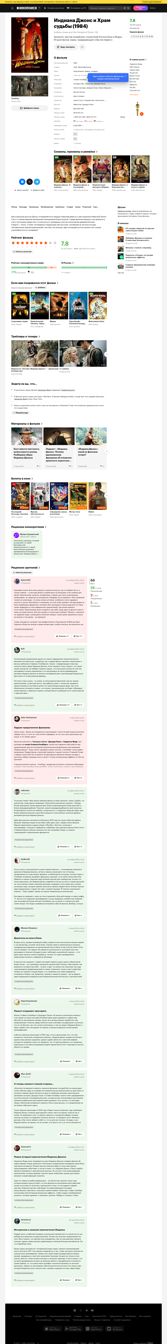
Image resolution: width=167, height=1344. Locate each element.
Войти (152, 8)
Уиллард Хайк (78, 83)
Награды (23, 207)
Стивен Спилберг (80, 79)
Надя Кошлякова (29, 1001)
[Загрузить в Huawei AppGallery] (93, 1329)
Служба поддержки (122, 1319)
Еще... (96, 207)
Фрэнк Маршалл (105, 87)
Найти (128, 8)
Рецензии (87, 207)
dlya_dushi (26, 1074)
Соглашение (40, 1315)
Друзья (121, 207)
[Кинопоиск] (27, 8)
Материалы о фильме (25, 423)
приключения (78, 71)
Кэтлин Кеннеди (79, 87)
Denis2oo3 (26, 1220)
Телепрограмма (73, 1343)
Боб (23, 649)
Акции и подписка (102, 1319)
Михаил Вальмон (29, 928)
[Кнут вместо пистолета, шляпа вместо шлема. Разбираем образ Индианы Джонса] (26, 448)
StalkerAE (25, 859)
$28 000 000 (78, 108)
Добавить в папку (31, 108)
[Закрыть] (125, 76)
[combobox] (105, 8)
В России (66, 263)
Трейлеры (59, 207)
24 (103, 466)
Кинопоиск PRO (99, 1315)
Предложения (116, 1315)
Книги (98, 1343)
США (75, 67)
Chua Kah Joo (135, 90)
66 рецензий (134, 28)
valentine (25, 790)
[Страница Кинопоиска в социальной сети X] (80, 1310)
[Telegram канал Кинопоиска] (86, 1310)
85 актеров (134, 94)
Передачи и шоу (62, 1319)
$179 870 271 (78, 112)
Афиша (91, 1343)
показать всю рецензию (24, 629)
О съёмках (64, 369)
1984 (75, 62)
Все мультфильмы (44, 1319)
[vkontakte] (22, 182)
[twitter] (29, 182)
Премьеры (34, 207)
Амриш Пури (134, 69)
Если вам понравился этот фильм (33, 283)
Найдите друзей (124, 211)
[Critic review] (26, 545)
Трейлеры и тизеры (24, 336)
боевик (87, 71)
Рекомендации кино (82, 1319)
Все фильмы (130, 1315)
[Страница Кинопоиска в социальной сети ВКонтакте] (74, 1310)
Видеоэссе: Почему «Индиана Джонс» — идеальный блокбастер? (34, 370)
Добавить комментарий (25, 636)
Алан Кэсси (99, 100)
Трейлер (15, 98)
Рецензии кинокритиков (27, 527)
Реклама (28, 1315)
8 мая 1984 (77, 125)
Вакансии (17, 1315)
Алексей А (26, 1147)
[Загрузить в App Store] (52, 1329)
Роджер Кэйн (89, 100)
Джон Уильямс (78, 96)
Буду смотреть (68, 47)
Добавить (41, 287)
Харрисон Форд (136, 64)
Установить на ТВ (78, 8)
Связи (77, 207)
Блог (87, 1315)
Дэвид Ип (133, 84)
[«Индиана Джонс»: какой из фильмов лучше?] (91, 448)
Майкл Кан (77, 104)
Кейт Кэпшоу (135, 66)
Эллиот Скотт (78, 100)
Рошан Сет (134, 72)
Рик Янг (133, 87)
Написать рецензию (24, 251)
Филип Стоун (135, 75)
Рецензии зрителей (24, 567)
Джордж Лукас (99, 83)
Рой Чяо (133, 81)
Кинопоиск (31, 1343)
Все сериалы (145, 1315)
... (112, 87)
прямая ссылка (79, 583)
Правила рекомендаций (60, 1315)
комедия (94, 71)
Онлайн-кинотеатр (55, 8)
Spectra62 (25, 580)
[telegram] (37, 182)
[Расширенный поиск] (125, 8)
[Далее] (107, 305)
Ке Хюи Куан (134, 78)
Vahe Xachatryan (29, 717)
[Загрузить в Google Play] (73, 1329)
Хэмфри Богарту (68, 389)
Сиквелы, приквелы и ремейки (74, 151)
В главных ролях (137, 60)
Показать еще (22, 413)
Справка (78, 1315)
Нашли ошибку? (23, 190)
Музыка (83, 1343)
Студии (70, 207)
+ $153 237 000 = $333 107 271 (84, 117)
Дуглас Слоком (79, 92)
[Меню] (12, 8)
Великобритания (84, 67)
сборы (122, 117)
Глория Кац (89, 83)
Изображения (47, 207)
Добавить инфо (38, 190)
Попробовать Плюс (140, 8)
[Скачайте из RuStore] (114, 1329)
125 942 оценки (135, 24)
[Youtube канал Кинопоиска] (92, 1310)
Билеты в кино (20, 478)
